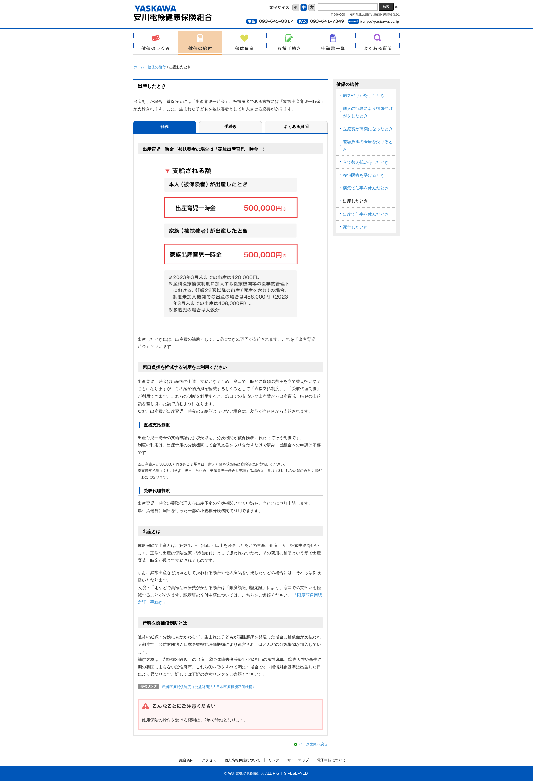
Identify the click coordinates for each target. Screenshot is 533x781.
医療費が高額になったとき (368, 129)
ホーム (138, 67)
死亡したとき (355, 227)
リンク (273, 760)
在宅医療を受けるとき (363, 175)
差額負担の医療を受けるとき (368, 145)
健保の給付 (157, 67)
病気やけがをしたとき (363, 95)
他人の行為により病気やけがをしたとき (368, 112)
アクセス (209, 760)
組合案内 (186, 760)
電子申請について (331, 760)
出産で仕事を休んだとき (366, 214)
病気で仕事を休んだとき (366, 188)
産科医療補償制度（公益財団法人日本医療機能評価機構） (209, 687)
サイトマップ (298, 760)
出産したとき (355, 201)
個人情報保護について (242, 760)
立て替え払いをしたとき (366, 162)
